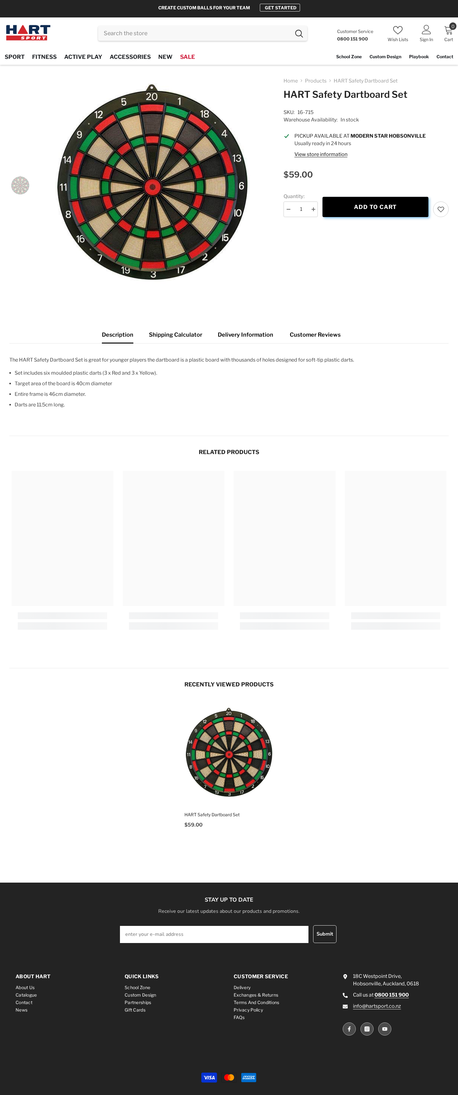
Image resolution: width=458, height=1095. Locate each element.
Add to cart (375, 207)
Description (117, 334)
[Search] (202, 33)
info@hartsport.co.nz (377, 1006)
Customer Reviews (315, 334)
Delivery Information (245, 334)
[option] (229, 8)
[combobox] (194, 33)
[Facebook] (349, 1029)
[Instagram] (367, 1029)
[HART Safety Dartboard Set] (229, 754)
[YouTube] (384, 1029)
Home (291, 81)
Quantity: (294, 196)
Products (316, 81)
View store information (320, 154)
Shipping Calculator (175, 334)
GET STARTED (281, 7)
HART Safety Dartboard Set (212, 814)
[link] (441, 209)
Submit (325, 934)
